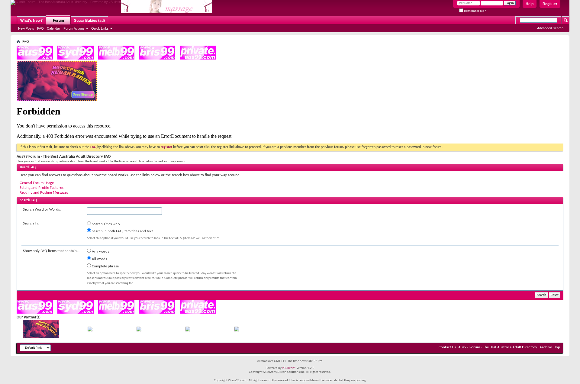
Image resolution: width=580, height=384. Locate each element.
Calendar (53, 28)
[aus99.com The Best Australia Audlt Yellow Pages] (35, 58)
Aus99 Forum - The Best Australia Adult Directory (497, 347)
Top (557, 347)
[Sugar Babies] (57, 100)
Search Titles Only (105, 224)
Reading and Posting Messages (44, 193)
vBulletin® (289, 368)
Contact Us (447, 347)
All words (99, 259)
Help (529, 4)
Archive (546, 347)
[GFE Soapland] (187, 330)
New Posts (26, 28)
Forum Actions (74, 28)
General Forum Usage (37, 183)
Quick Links (100, 28)
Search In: (31, 223)
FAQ (40, 28)
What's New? (31, 20)
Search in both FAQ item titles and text (122, 231)
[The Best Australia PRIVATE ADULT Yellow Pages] (198, 58)
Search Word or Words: (42, 209)
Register (550, 4)
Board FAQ (28, 167)
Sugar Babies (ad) (89, 20)
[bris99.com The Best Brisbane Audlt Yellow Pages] (157, 58)
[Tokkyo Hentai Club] (90, 330)
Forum (58, 20)
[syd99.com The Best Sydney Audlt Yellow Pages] (75, 58)
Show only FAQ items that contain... (51, 251)
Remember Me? (474, 10)
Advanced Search (550, 28)
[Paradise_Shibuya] (236, 330)
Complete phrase (105, 266)
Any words (100, 251)
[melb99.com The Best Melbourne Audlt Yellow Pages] (116, 58)
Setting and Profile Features (41, 188)
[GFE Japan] (139, 330)
